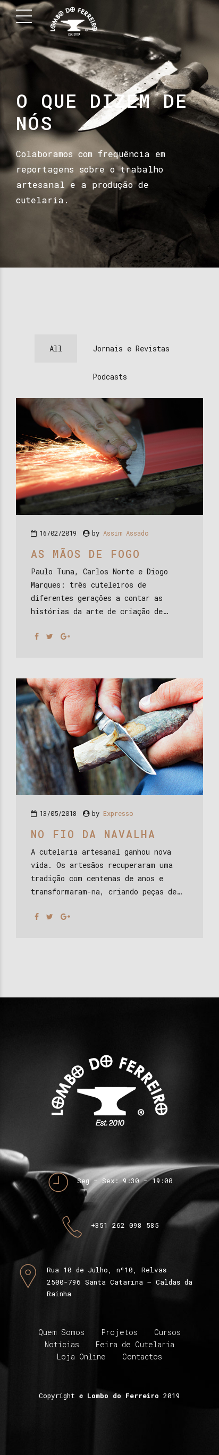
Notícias (62, 1344)
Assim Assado (126, 533)
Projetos (120, 1332)
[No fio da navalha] (109, 792)
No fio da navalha (93, 834)
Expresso (118, 813)
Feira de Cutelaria (135, 1344)
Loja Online (81, 1356)
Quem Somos (61, 1332)
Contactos (142, 1356)
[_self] (58, 1182)
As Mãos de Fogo (85, 554)
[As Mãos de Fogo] (109, 512)
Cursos (167, 1332)
